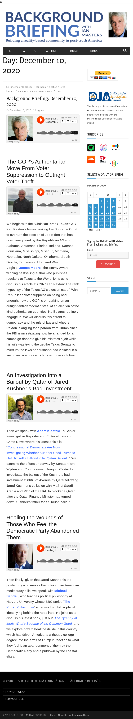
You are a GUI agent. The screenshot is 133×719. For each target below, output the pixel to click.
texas (58, 91)
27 (89, 224)
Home (9, 51)
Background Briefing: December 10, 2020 (41, 101)
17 (113, 212)
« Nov (90, 229)
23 (107, 218)
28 (96, 224)
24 (113, 218)
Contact (74, 51)
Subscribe (108, 264)
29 (101, 224)
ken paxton (23, 91)
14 (95, 212)
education (41, 86)
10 (113, 206)
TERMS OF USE (14, 699)
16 (107, 212)
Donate (95, 51)
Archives (52, 51)
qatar (50, 91)
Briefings (15, 86)
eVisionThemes (83, 715)
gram (41, 110)
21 (96, 218)
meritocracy (38, 91)
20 (89, 218)
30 (107, 224)
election (53, 86)
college (29, 86)
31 (113, 224)
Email (90, 249)
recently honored (96, 110)
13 (90, 212)
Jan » (99, 229)
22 (101, 218)
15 (101, 212)
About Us (29, 51)
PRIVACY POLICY (15, 691)
